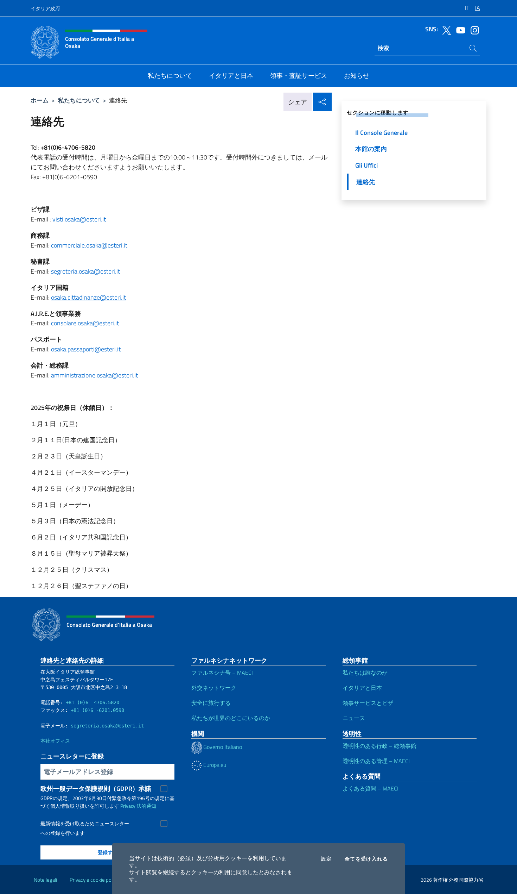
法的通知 (146, 805)
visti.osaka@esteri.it (79, 219)
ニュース (354, 718)
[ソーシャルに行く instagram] (473, 29)
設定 (326, 858)
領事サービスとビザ (368, 703)
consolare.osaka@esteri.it (85, 323)
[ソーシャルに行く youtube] (459, 29)
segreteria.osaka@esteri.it (85, 271)
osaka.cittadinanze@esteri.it (88, 297)
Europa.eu (214, 765)
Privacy (127, 805)
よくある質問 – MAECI (370, 788)
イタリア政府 (45, 8)
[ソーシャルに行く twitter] (445, 29)
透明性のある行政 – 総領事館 (379, 746)
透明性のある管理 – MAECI (376, 761)
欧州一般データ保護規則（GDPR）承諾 (95, 788)
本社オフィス (55, 741)
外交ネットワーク (213, 687)
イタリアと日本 (362, 687)
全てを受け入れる (366, 858)
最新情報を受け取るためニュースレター (84, 823)
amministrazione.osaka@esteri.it (94, 375)
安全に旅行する (211, 703)
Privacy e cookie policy (94, 880)
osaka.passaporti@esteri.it (86, 349)
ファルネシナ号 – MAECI (222, 672)
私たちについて (79, 100)
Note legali (45, 880)
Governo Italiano (222, 747)
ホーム (40, 100)
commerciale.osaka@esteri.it (89, 245)
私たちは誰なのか (365, 672)
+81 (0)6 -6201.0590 (97, 710)
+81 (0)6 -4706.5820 (92, 702)
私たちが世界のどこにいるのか (230, 718)
